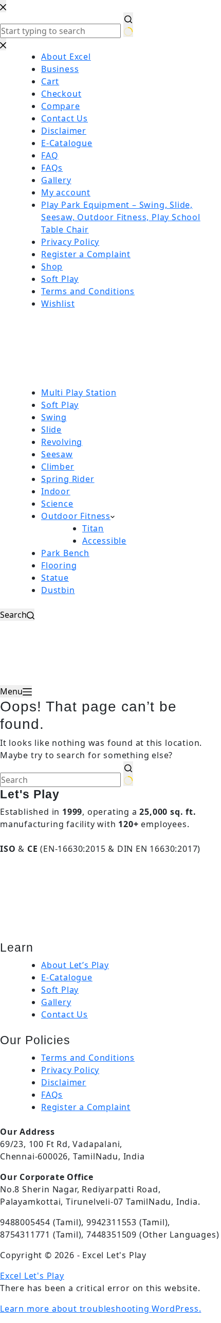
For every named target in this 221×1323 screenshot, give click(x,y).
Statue (55, 577)
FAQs (52, 1094)
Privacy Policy (70, 1070)
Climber (58, 466)
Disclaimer (63, 1082)
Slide (51, 429)
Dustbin (58, 590)
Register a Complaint (86, 1107)
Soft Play (60, 404)
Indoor (55, 491)
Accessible (104, 540)
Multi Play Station (78, 392)
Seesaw (57, 454)
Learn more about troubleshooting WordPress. (100, 1308)
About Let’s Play (75, 965)
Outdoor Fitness (75, 516)
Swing (54, 417)
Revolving (61, 442)
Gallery (56, 1002)
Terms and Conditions (88, 1057)
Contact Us (64, 1014)
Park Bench (65, 553)
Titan (93, 528)
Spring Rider (68, 479)
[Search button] (128, 773)
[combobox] (60, 780)
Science (57, 503)
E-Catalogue (67, 977)
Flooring (59, 565)
